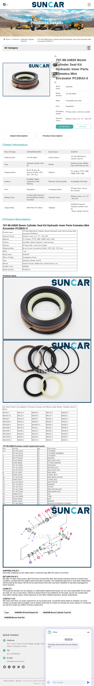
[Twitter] (9, 667)
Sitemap (18, 681)
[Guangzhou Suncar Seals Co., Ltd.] (48, 4)
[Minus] (88, 632)
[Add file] (48, 682)
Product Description (52, 136)
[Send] (88, 682)
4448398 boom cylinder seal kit (57, 613)
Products (15, 39)
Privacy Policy (9, 681)
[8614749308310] (18, 667)
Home (8, 39)
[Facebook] (13, 667)
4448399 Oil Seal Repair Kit (26, 613)
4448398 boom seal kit (14, 618)
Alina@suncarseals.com (15, 661)
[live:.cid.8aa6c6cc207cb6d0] (23, 667)
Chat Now (82, 127)
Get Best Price (64, 126)
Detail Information (19, 136)
